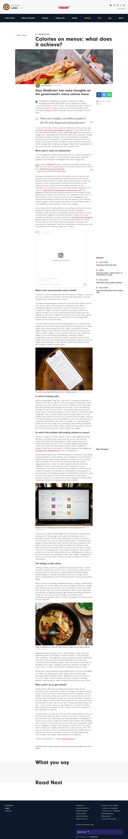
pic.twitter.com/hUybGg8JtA (55, 169)
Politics (37, 748)
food (85, 746)
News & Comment (28, 18)
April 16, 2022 (61, 171)
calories (62, 746)
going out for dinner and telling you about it (54, 130)
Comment (56, 746)
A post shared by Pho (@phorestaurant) (49, 284)
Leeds (7, 808)
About (121, 18)
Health (71, 746)
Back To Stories (22, 35)
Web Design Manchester (83, 837)
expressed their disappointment (47, 450)
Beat (86, 448)
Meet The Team (81, 819)
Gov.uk (48, 110)
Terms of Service (82, 816)
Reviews (45, 18)
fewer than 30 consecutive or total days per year (62, 190)
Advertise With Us (82, 808)
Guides (74, 18)
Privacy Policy (81, 813)
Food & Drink (10, 18)
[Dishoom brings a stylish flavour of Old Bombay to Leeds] (109, 272)
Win (99, 18)
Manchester (9, 805)
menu (45, 746)
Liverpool (8, 811)
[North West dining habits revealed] (109, 281)
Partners (88, 18)
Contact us (80, 805)
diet (67, 746)
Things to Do (60, 18)
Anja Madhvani (46, 85)
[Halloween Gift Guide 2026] (109, 263)
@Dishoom (49, 164)
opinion (50, 746)
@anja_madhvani (68, 739)
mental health (78, 746)
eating (89, 746)
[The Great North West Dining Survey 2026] (109, 289)
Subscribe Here (81, 811)
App (109, 18)
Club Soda (73, 132)
